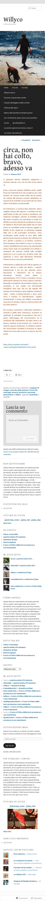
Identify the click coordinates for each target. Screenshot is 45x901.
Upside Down (8, 717)
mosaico (15, 392)
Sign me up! (10, 745)
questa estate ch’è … (25, 559)
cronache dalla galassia (19, 390)
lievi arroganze (9, 542)
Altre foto (7, 523)
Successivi (37, 140)
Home (6, 87)
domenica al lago (10, 539)
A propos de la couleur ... (23, 867)
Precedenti (25, 140)
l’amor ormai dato (10, 534)
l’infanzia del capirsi (11, 108)
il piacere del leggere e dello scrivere (17, 103)
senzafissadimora (19, 123)
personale (31, 392)
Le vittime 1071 (20, 874)
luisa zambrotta (17, 586)
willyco (18, 395)
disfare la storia (9, 92)
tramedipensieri (17, 579)
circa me (15, 87)
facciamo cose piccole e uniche (15, 98)
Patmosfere (32, 854)
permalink (33, 395)
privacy (6, 123)
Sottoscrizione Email (15, 727)
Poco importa (19, 854)
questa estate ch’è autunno (14, 537)
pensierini (23, 392)
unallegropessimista (11, 701)
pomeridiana (8, 395)
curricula (25, 87)
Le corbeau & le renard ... (24, 860)
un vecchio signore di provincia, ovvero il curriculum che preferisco (18, 130)
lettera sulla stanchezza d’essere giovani (18, 113)
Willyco (13, 19)
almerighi (14, 565)
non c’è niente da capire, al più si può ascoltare (20, 118)
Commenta (29, 438)
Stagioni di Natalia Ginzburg (25, 881)
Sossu (13, 559)
